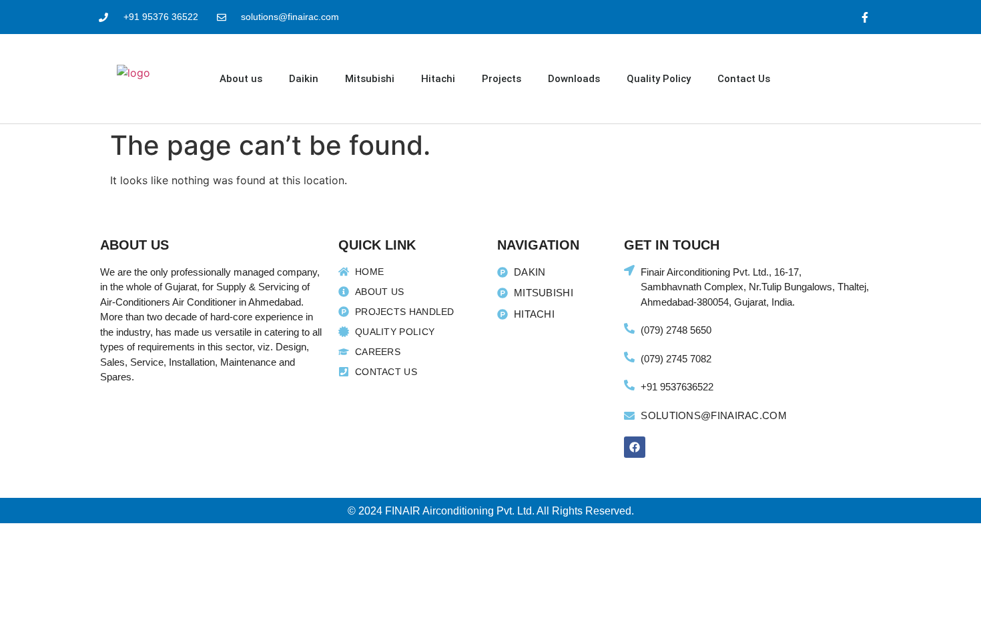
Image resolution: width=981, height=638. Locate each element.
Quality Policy (659, 79)
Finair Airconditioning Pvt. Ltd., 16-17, (721, 272)
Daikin (303, 79)
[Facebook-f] (865, 17)
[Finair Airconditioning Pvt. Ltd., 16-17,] (629, 270)
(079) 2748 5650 (676, 330)
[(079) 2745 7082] (629, 357)
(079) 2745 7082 (676, 358)
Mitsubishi (369, 79)
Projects (501, 79)
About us (241, 79)
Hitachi (438, 79)
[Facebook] (634, 447)
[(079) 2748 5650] (629, 328)
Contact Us (743, 79)
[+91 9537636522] (629, 385)
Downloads (574, 79)
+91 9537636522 (677, 386)
